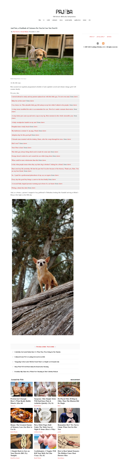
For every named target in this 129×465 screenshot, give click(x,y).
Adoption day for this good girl (21, 135)
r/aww (76, 96)
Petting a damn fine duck (20, 188)
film (40, 20)
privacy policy (100, 36)
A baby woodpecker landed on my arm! (24, 122)
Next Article (50, 347)
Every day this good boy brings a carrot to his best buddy (30, 179)
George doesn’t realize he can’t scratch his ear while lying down (32, 156)
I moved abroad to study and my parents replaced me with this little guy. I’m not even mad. (41, 96)
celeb (48, 20)
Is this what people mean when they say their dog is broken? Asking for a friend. (37, 164)
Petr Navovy (16, 32)
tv (43, 20)
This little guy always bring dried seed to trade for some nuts (31, 152)
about (84, 20)
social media (68, 20)
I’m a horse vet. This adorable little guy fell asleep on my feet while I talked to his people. (40, 105)
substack (54, 20)
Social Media (24, 32)
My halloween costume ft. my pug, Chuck (25, 131)
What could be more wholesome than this (25, 160)
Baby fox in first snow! (19, 101)
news (61, 20)
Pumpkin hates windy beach (21, 126)
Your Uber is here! (18, 147)
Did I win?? (15, 143)
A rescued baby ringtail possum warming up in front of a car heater (33, 183)
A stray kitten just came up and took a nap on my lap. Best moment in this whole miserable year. (42, 116)
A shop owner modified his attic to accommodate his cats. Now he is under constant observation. (42, 109)
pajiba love (78, 20)
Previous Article (41, 347)
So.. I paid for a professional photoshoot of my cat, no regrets (31, 175)
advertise (109, 36)
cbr (89, 20)
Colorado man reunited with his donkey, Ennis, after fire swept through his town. (37, 139)
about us (92, 36)
